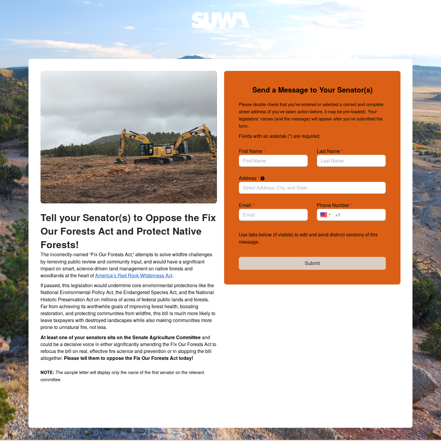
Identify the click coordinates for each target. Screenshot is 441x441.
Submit (312, 263)
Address (249, 178)
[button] (324, 215)
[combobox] (312, 188)
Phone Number (334, 205)
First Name (252, 151)
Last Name (330, 151)
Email (246, 205)
